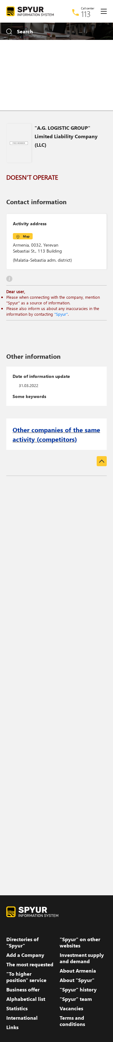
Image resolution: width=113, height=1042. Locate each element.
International (22, 1018)
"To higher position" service (26, 977)
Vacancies (71, 1008)
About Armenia (78, 971)
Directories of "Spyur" (22, 942)
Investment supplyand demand (82, 958)
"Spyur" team (76, 999)
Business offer (23, 989)
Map (26, 236)
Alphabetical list (25, 999)
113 (86, 14)
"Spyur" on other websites (80, 942)
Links (12, 1027)
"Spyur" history (78, 989)
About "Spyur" (77, 980)
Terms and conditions (72, 1021)
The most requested (29, 964)
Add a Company (25, 955)
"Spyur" (61, 314)
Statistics (17, 1008)
